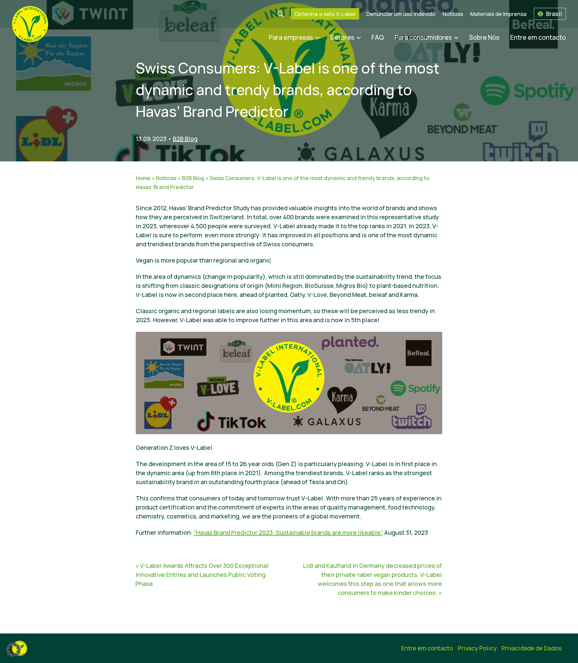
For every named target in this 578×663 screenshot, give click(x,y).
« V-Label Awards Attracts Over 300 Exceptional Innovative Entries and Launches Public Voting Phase (202, 575)
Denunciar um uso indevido (400, 13)
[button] (13, 650)
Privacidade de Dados (532, 648)
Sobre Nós (484, 37)
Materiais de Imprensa (498, 13)
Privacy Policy (477, 648)
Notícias (453, 13)
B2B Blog (185, 139)
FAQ (377, 37)
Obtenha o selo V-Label (325, 13)
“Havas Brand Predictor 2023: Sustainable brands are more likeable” (287, 532)
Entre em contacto (538, 37)
